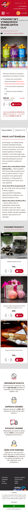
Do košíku (17, 104)
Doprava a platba (20, 477)
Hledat (24, 3)
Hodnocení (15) (20, 130)
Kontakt (4, 483)
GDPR (16, 483)
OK (14, 506)
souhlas (12, 497)
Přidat (20, 271)
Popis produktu (7, 130)
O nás (3, 481)
